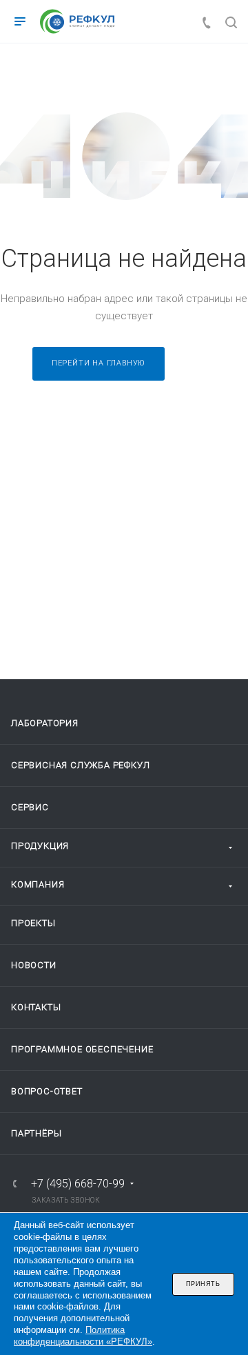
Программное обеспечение (82, 1049)
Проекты (33, 923)
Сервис (30, 807)
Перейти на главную (98, 363)
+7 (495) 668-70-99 (78, 1184)
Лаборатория (45, 723)
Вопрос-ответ (47, 1091)
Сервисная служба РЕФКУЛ (80, 765)
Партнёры (36, 1133)
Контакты (36, 1007)
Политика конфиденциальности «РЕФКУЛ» (83, 1336)
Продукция (40, 846)
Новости (33, 965)
